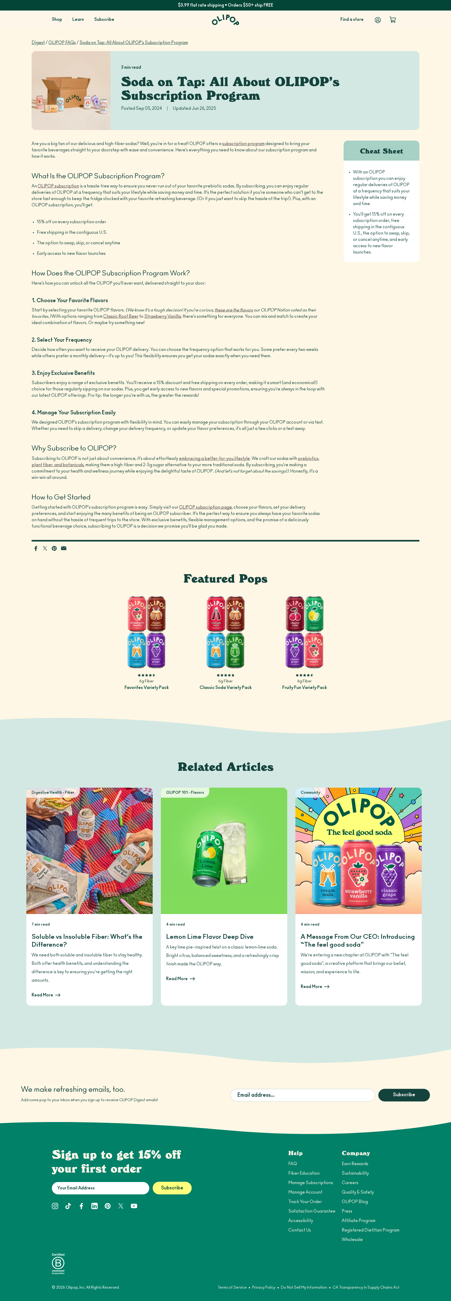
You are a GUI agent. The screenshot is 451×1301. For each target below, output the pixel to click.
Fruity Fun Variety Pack (304, 688)
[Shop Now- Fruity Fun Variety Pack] (304, 632)
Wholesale (352, 1240)
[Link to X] (45, 548)
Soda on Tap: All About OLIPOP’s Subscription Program (134, 43)
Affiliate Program (358, 1221)
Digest (38, 43)
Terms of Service (232, 1287)
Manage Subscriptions (310, 1183)
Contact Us (299, 1230)
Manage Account (305, 1192)
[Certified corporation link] (58, 1264)
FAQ (292, 1164)
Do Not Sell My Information (304, 1287)
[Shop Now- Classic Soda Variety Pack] (225, 632)
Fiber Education (304, 1173)
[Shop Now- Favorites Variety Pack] (147, 632)
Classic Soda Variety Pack (226, 688)
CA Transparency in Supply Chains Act (366, 1287)
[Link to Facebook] (36, 548)
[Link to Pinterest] (55, 548)
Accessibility (300, 1221)
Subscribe (404, 1095)
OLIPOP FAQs (62, 43)
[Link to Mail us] (63, 548)
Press (347, 1211)
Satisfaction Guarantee (311, 1211)
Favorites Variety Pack (147, 688)
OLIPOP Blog (355, 1202)
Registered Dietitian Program (370, 1230)
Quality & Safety (358, 1192)
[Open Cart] (392, 19)
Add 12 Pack (146, 661)
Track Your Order (305, 1202)
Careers (350, 1183)
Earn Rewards (355, 1164)
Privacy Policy (263, 1287)
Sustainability (355, 1173)
